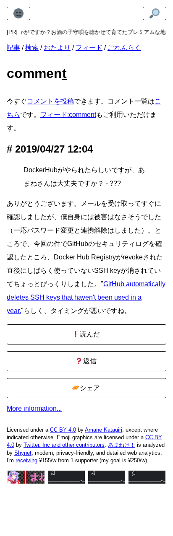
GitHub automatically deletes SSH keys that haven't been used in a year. (86, 297)
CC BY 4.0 (63, 430)
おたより (57, 47)
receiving (26, 460)
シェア (89, 387)
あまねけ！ (121, 445)
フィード (89, 47)
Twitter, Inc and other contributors (64, 445)
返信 (89, 361)
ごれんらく (124, 47)
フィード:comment (68, 114)
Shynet (22, 453)
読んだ (89, 334)
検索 (32, 47)
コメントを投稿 (50, 101)
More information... (34, 408)
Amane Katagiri (103, 430)
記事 (13, 47)
